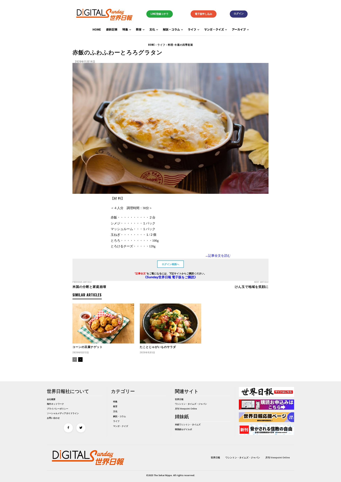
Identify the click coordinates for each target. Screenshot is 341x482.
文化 (115, 411)
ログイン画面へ (170, 264)
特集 (115, 401)
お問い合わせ (53, 417)
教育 (115, 406)
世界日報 (179, 399)
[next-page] (80, 359)
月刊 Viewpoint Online (186, 408)
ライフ (161, 44)
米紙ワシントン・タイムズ (188, 424)
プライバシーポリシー (57, 408)
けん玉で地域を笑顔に (252, 286)
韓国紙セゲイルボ (183, 429)
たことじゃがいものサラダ (158, 347)
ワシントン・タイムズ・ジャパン (191, 403)
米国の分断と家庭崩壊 (89, 286)
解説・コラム (119, 416)
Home (151, 44)
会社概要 (51, 399)
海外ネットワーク (55, 403)
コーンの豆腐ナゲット (87, 347)
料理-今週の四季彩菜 (180, 44)
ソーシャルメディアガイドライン (63, 413)
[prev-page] (74, 359)
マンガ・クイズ (120, 426)
